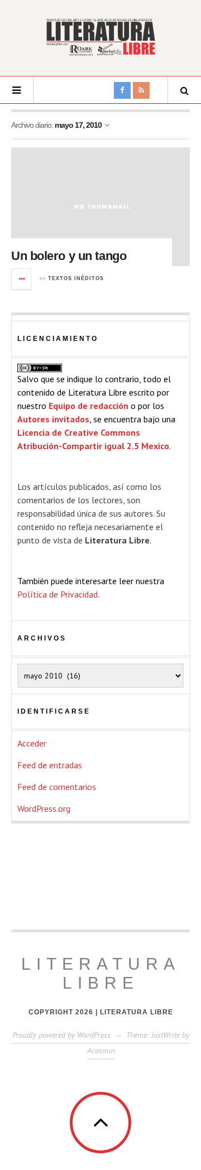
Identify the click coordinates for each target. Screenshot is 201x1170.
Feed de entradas (49, 765)
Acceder (31, 743)
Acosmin (100, 1051)
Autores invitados (53, 419)
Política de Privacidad (57, 594)
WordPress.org (43, 808)
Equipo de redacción (88, 405)
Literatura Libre (100, 973)
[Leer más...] (22, 279)
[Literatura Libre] (100, 37)
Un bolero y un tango (68, 256)
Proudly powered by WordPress (61, 1035)
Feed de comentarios (56, 786)
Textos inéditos (76, 278)
